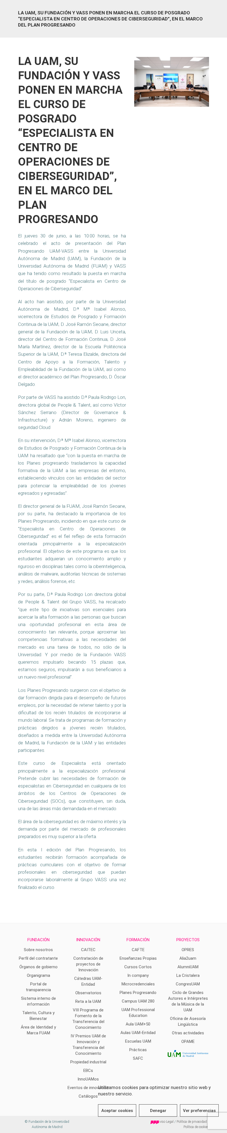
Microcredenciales (138, 984)
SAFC (138, 1058)
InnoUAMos (88, 1079)
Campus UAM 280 (138, 1001)
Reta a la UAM (88, 1001)
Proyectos (188, 939)
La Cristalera (188, 975)
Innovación (88, 939)
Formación (138, 939)
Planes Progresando (138, 992)
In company (138, 975)
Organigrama (38, 975)
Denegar (158, 1110)
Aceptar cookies (117, 1110)
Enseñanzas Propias (138, 958)
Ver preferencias (199, 1110)
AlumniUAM (187, 966)
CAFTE (138, 949)
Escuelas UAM (138, 1041)
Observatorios (88, 992)
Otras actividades (188, 1032)
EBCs (88, 1070)
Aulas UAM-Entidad (138, 1032)
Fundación (38, 939)
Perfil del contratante (38, 958)
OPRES (188, 949)
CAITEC (88, 949)
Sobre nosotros (38, 949)
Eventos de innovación (88, 1087)
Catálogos (88, 1096)
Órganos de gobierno (38, 966)
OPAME (188, 1041)
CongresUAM (188, 984)
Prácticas (138, 1049)
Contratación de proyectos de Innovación (88, 964)
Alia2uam (187, 958)
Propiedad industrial (88, 1061)
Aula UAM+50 (138, 1024)
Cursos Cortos (138, 966)
